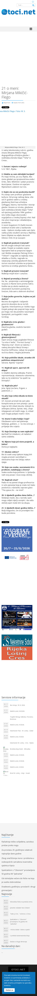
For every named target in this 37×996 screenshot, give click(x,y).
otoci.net (18, 969)
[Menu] (30, 29)
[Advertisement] (18, 57)
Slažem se (9, 990)
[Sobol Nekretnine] (18, 648)
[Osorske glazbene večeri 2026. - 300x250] (18, 539)
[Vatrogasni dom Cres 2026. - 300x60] (18, 557)
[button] (32, 2)
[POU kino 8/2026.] (18, 617)
